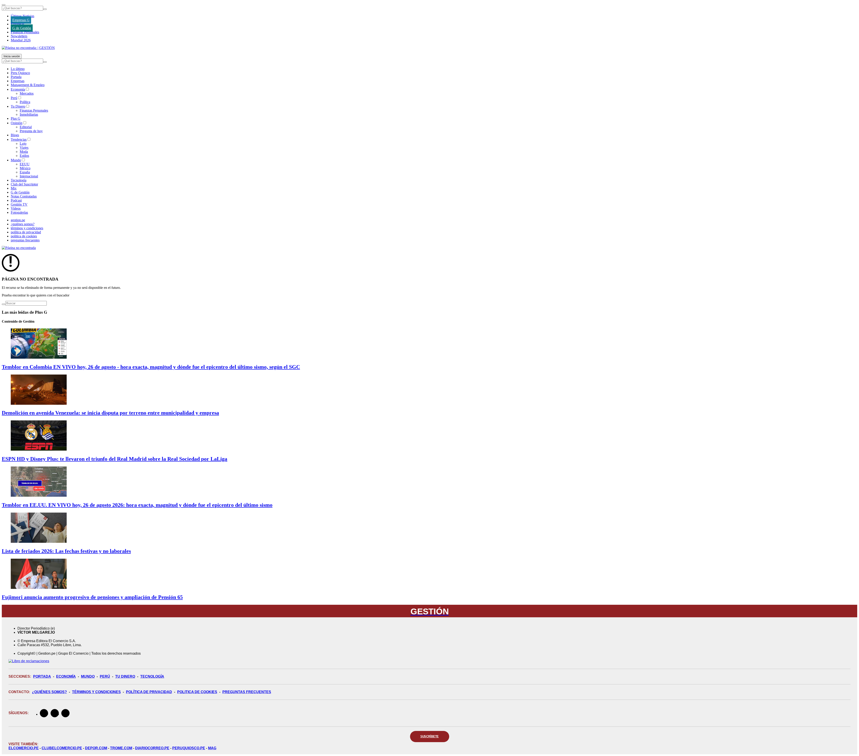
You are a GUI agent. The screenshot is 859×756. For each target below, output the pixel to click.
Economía (18, 89)
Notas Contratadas (24, 196)
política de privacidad (26, 232)
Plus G (15, 118)
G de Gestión (21, 28)
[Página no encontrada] (19, 248)
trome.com (121, 748)
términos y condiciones (27, 228)
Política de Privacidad (149, 692)
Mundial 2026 (21, 40)
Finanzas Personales (25, 32)
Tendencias (19, 139)
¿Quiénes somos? (49, 692)
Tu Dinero (18, 106)
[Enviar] (45, 9)
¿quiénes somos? (22, 224)
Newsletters (19, 36)
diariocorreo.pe (152, 748)
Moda (24, 151)
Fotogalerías (19, 212)
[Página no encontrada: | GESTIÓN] (28, 48)
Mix (14, 188)
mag (212, 748)
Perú (14, 98)
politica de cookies (24, 236)
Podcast (16, 200)
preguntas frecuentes (25, 240)
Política (25, 102)
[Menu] (3, 5)
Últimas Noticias (22, 16)
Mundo (16, 160)
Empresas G (21, 20)
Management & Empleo (28, 85)
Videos (16, 208)
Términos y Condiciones (96, 692)
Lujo (23, 143)
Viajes (24, 147)
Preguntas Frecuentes (246, 692)
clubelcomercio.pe (62, 748)
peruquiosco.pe (188, 748)
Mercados (27, 93)
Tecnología (18, 180)
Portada (16, 77)
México (25, 168)
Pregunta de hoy (31, 131)
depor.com (96, 748)
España (25, 172)
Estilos (24, 156)
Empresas (17, 24)
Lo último (18, 69)
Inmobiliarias (29, 114)
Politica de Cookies (197, 692)
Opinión (16, 123)
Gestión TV (19, 204)
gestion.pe (18, 220)
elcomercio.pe (24, 748)
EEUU (25, 164)
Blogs (15, 135)
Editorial (26, 127)
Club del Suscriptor (24, 184)
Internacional (29, 176)
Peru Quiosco (20, 73)
